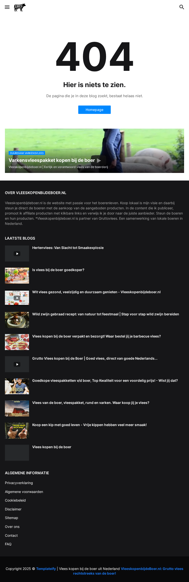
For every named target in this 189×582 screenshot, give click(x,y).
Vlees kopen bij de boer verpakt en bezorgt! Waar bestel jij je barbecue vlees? (96, 336)
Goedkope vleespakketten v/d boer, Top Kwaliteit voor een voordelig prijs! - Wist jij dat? (105, 380)
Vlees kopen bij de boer (51, 447)
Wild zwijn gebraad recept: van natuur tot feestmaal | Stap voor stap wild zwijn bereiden (105, 314)
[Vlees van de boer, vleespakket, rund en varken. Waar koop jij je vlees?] (17, 408)
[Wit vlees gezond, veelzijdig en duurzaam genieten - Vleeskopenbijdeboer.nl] (17, 298)
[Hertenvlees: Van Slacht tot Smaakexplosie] (17, 253)
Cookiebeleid (15, 500)
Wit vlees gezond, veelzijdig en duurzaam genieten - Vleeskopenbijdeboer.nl (96, 292)
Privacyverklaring (19, 483)
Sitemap (11, 518)
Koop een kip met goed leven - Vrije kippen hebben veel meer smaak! (89, 425)
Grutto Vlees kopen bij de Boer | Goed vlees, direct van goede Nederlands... (95, 358)
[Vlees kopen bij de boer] (17, 453)
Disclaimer (13, 509)
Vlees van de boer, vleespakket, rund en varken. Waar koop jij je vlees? (90, 402)
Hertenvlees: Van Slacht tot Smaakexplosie (68, 247)
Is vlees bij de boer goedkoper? (58, 270)
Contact (11, 535)
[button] (7, 7)
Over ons (12, 526)
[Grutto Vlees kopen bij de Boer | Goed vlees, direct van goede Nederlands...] (17, 364)
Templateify (46, 569)
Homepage (94, 109)
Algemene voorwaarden (24, 492)
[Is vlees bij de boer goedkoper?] (17, 276)
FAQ (8, 544)
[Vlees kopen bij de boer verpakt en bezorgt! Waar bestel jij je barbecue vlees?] (17, 342)
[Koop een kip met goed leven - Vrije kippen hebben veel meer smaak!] (17, 431)
